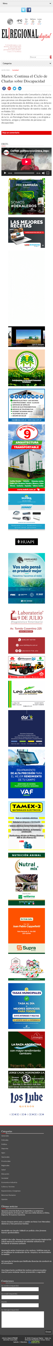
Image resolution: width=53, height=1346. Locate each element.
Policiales (4, 1140)
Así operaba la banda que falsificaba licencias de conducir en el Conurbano (26, 1262)
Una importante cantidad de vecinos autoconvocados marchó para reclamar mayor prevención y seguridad (23, 1271)
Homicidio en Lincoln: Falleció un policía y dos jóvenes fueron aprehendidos (23, 1232)
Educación (5, 1174)
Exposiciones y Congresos (10, 1191)
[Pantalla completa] (47, 173)
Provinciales (5, 1161)
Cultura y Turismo (8, 1187)
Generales (5, 1136)
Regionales (5, 1165)
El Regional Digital (37, 1338)
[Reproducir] (5, 173)
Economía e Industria (9, 1182)
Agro (3, 1153)
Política (4, 1144)
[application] (26, 162)
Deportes (4, 1149)
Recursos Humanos (8, 1195)
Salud (3, 1170)
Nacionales (5, 1157)
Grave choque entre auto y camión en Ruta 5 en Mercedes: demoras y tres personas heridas (25, 1223)
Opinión (4, 1199)
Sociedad (15, 70)
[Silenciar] (43, 173)
